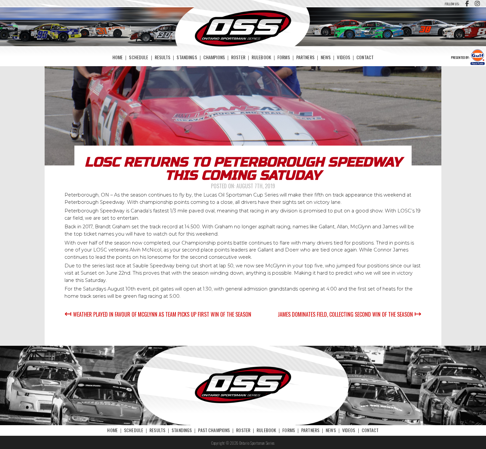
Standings (187, 57)
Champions (214, 57)
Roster (238, 57)
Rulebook (261, 57)
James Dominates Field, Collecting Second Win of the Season (350, 314)
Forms (283, 57)
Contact (365, 57)
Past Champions (214, 430)
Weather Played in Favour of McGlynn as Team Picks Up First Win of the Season (157, 314)
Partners (305, 57)
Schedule (138, 57)
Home (117, 57)
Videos (343, 57)
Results (163, 57)
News (326, 57)
